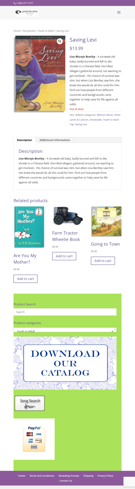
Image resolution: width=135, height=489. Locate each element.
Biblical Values (105, 114)
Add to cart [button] (25, 278)
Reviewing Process (69, 475)
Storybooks (29, 30)
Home (17, 30)
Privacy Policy (105, 475)
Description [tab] (24, 140)
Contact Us (66, 480)
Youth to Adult (46, 30)
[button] (60, 41)
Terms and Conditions (41, 475)
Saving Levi (81, 124)
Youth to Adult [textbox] (64, 331)
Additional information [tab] (55, 140)
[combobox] (65, 329)
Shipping (88, 475)
